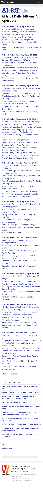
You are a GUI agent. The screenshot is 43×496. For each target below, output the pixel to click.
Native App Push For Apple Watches (16, 140)
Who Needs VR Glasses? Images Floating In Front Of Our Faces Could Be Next (20, 195)
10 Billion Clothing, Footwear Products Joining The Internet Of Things (20, 308)
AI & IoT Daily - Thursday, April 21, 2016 (19, 237)
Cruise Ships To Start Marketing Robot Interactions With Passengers (17, 220)
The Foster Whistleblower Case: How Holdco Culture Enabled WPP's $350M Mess (19, 413)
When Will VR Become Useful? (14, 232)
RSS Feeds (27, 469)
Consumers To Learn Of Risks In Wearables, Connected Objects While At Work (20, 58)
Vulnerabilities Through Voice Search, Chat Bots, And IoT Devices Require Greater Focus (21, 156)
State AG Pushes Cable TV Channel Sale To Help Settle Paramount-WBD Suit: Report (20, 397)
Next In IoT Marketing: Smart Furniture (18, 314)
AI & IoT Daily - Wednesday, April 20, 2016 (20, 273)
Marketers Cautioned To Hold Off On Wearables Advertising (17, 318)
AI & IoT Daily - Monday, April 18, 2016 (19, 332)
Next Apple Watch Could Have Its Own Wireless (21, 127)
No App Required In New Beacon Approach (19, 281)
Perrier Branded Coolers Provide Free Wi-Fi (20, 67)
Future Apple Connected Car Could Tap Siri (19, 322)
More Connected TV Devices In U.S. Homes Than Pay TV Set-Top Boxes (19, 148)
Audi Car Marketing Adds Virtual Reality (18, 284)
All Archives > (7, 449)
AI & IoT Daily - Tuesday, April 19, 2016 (19, 304)
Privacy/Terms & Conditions (20, 471)
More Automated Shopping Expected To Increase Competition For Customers (18, 130)
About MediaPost (16, 466)
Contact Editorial (16, 469)
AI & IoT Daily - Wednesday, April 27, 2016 (20, 85)
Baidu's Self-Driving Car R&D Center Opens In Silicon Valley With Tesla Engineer (20, 143)
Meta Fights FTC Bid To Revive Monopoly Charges (21, 392)
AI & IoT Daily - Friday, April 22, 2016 (18, 201)
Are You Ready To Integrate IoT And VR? (19, 152)
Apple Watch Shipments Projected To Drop (19, 312)
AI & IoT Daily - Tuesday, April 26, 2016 (19, 119)
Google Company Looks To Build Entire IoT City (21, 340)
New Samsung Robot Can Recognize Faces (19, 39)
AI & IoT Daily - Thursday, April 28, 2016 (19, 55)
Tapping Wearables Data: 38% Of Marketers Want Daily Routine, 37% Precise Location (20, 30)
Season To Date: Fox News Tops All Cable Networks (21, 424)
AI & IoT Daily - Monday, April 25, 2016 (19, 163)
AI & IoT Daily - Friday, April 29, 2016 (18, 26)
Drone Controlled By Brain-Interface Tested (20, 191)
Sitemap (35, 469)
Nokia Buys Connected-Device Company (18, 101)
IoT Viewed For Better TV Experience (17, 34)
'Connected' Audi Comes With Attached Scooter (21, 93)
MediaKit (27, 466)
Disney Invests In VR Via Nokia (14, 103)
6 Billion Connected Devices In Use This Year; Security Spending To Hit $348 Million (20, 122)
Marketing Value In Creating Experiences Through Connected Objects (18, 241)
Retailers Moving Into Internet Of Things (18, 225)
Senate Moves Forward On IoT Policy (17, 37)
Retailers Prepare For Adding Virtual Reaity (19, 70)
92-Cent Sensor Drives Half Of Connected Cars (21, 348)
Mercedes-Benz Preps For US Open (15, 402)
